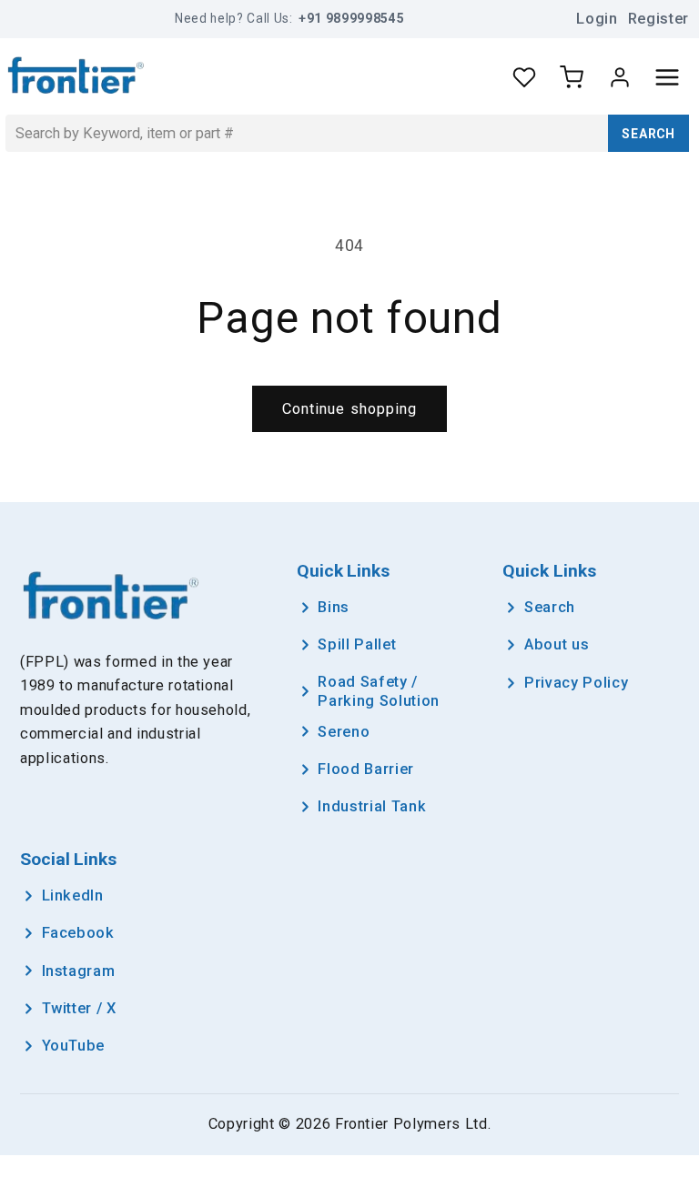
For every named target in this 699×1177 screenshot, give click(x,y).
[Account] (620, 77)
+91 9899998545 (351, 18)
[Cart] (571, 77)
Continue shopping (350, 408)
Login (596, 18)
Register (658, 18)
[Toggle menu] (667, 77)
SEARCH (648, 133)
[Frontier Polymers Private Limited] (76, 77)
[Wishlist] (524, 77)
